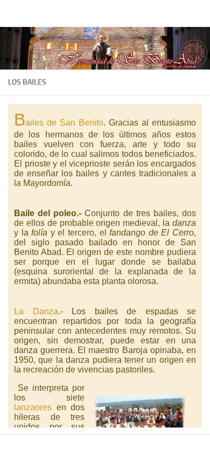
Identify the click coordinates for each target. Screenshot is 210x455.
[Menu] (196, 13)
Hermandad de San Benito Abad (72, 13)
